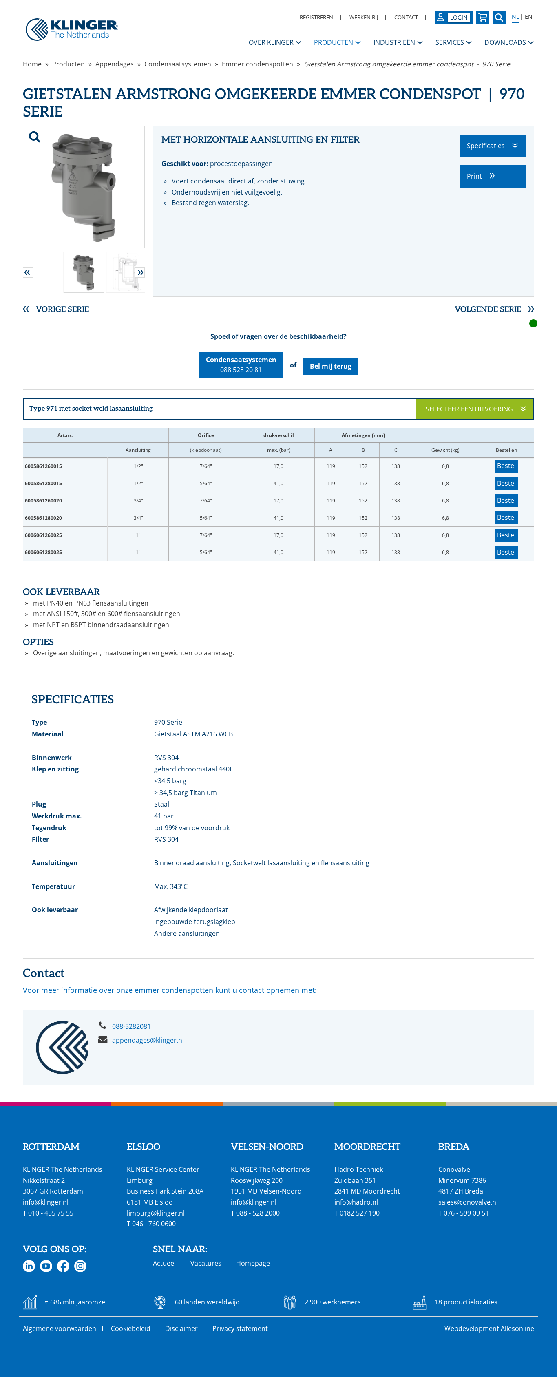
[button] (28, 272)
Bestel (506, 466)
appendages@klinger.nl (148, 1040)
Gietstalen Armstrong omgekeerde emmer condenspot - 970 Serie (407, 64)
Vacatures (205, 1263)
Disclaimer (181, 1328)
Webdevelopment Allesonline (489, 1328)
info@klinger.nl (46, 1202)
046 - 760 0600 (154, 1224)
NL (515, 16)
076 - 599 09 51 (466, 1213)
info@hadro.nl (356, 1202)
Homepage (253, 1263)
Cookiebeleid (130, 1328)
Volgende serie (488, 309)
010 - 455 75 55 (50, 1213)
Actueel (164, 1263)
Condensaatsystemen (177, 64)
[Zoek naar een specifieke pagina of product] (499, 17)
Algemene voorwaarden (59, 1328)
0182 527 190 (360, 1213)
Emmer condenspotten (257, 64)
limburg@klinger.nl (156, 1213)
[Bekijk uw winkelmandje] (482, 17)
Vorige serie (62, 309)
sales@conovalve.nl (468, 1202)
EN (529, 16)
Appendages (114, 64)
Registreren (316, 17)
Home (32, 64)
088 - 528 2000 (258, 1213)
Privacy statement (240, 1328)
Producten (68, 64)
